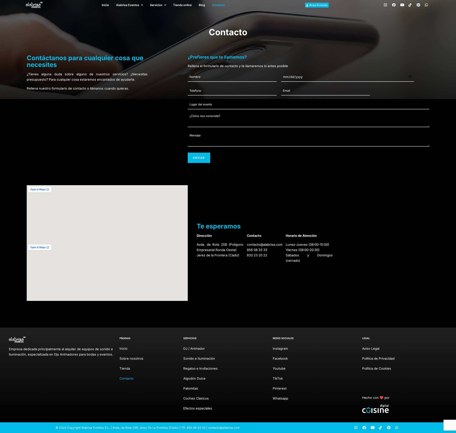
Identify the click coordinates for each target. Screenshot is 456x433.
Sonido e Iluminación (199, 358)
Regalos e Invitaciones (200, 368)
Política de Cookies (376, 368)
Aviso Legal (370, 348)
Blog (202, 5)
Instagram (280, 348)
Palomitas (190, 388)
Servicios (156, 5)
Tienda (125, 368)
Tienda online (182, 5)
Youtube (279, 368)
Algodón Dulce (194, 378)
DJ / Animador (194, 348)
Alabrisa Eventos (127, 5)
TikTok (278, 378)
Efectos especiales (197, 408)
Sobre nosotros (131, 358)
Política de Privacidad (378, 358)
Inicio (105, 5)
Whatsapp (280, 398)
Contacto (218, 5)
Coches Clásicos (196, 398)
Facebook (280, 358)
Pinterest (280, 388)
